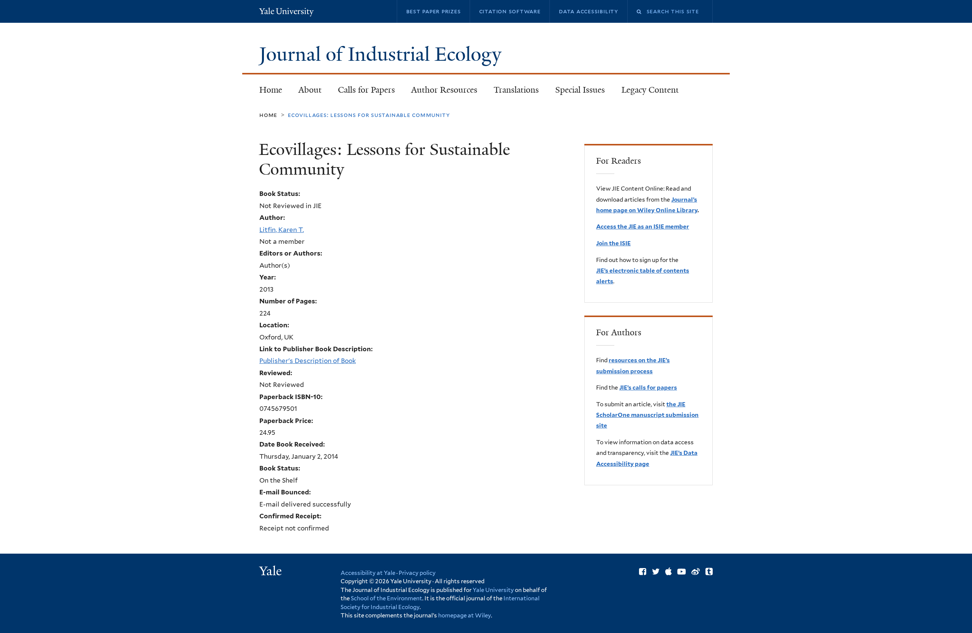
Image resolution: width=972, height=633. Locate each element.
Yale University (493, 590)
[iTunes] (668, 571)
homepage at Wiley (464, 615)
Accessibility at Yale (368, 573)
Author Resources (444, 89)
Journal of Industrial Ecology (383, 54)
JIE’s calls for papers (648, 387)
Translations (512, 92)
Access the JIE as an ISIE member (642, 226)
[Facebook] (642, 571)
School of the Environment (386, 598)
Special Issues (576, 92)
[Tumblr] (709, 571)
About (310, 89)
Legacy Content (646, 92)
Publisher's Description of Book (307, 361)
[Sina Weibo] (695, 571)
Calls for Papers (366, 89)
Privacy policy (417, 573)
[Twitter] (656, 571)
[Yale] (271, 572)
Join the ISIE (613, 243)
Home (270, 89)
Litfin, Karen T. (281, 230)
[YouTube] (681, 571)
